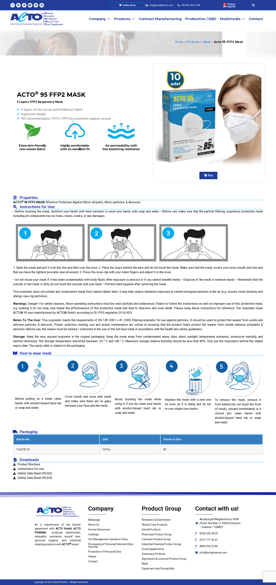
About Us (93, 524)
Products (122, 19)
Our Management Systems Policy (108, 539)
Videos (92, 556)
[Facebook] (18, 5)
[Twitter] (24, 5)
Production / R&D (200, 19)
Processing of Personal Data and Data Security (110, 545)
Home (179, 42)
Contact (256, 19)
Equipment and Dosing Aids (158, 568)
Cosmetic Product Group (156, 539)
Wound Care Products (154, 524)
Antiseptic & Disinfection (156, 519)
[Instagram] (12, 5)
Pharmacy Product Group (157, 534)
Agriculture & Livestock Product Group (164, 558)
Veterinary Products (153, 553)
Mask (207, 42)
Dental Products (151, 529)
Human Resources (99, 529)
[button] (208, 175)
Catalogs (93, 534)
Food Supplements (153, 549)
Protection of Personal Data (104, 551)
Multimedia (230, 19)
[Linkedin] (36, 5)
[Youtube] (30, 5)
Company (97, 19)
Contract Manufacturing (160, 19)
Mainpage (94, 519)
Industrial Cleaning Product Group (161, 544)
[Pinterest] (41, 5)
